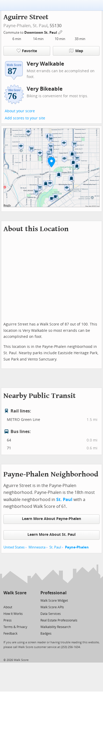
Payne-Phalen (77, 547)
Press (7, 620)
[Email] (23, 600)
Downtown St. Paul (41, 33)
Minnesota (37, 547)
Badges (46, 633)
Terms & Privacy (15, 627)
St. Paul (40, 25)
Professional (53, 592)
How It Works (13, 614)
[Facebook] (15, 600)
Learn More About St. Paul (51, 534)
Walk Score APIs (52, 607)
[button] (51, 162)
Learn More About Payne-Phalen (51, 519)
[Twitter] (6, 600)
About (7, 607)
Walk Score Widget (54, 600)
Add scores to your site (25, 118)
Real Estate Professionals (58, 620)
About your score (20, 111)
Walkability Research (55, 627)
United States (14, 547)
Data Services (50, 614)
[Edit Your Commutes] (60, 31)
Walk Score (14, 592)
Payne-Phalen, (17, 25)
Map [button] (79, 51)
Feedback (10, 633)
